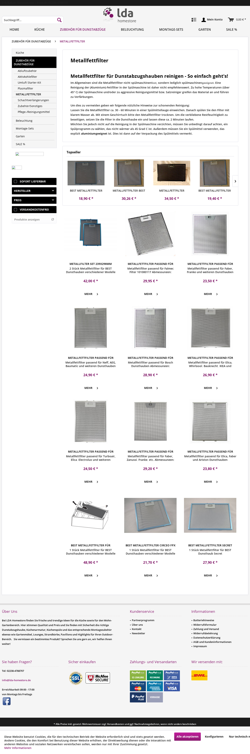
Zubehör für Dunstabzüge (24, 62)
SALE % (20, 144)
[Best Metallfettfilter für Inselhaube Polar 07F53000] (90, 515)
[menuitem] (32, 22)
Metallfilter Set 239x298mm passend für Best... (91, 264)
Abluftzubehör (27, 71)
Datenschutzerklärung (206, 637)
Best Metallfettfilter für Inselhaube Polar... (90, 545)
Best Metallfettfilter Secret (210, 545)
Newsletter (138, 633)
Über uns (137, 624)
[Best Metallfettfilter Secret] (210, 515)
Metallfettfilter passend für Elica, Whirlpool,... (210, 358)
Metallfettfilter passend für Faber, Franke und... (210, 264)
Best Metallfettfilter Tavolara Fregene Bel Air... (86, 191)
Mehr (88, 294)
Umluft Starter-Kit (29, 82)
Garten (20, 136)
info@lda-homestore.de (16, 680)
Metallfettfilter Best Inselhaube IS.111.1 (129, 191)
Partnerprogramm (143, 620)
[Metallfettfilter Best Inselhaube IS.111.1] (129, 173)
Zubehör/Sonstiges (30, 106)
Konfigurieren (214, 736)
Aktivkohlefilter (27, 77)
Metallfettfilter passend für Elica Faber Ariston (210, 452)
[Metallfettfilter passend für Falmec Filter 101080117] (150, 234)
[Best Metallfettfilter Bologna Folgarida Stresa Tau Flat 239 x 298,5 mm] (214, 173)
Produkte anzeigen (27, 219)
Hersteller (22, 191)
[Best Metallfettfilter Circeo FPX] (150, 515)
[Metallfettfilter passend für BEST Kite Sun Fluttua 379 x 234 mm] (171, 173)
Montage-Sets (25, 128)
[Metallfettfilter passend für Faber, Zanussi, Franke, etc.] (150, 421)
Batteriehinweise (203, 620)
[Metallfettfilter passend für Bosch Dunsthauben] (150, 328)
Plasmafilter (25, 88)
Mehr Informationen (17, 748)
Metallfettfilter (28, 94)
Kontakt (136, 629)
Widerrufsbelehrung (205, 633)
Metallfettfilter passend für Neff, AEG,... (90, 358)
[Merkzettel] (194, 20)
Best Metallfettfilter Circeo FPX (150, 545)
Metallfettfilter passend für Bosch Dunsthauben (150, 358)
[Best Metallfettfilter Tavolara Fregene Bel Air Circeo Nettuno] (86, 173)
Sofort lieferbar (33, 181)
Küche (20, 52)
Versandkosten (115, 724)
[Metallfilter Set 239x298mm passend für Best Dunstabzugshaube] (90, 234)
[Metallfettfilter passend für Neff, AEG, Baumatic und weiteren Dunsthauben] (90, 328)
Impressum (200, 646)
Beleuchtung (24, 120)
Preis (17, 200)
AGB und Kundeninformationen (212, 642)
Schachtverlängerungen (33, 100)
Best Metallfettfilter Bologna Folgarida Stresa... (214, 191)
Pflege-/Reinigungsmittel (34, 112)
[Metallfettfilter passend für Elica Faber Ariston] (210, 421)
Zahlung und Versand (206, 629)
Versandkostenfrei (34, 209)
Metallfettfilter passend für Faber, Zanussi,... (150, 452)
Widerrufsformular (205, 624)
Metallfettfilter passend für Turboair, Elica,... (90, 452)
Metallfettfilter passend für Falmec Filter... (150, 264)
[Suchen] (59, 20)
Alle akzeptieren (187, 736)
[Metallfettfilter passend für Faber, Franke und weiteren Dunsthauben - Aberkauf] (210, 234)
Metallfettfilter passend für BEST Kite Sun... (172, 191)
